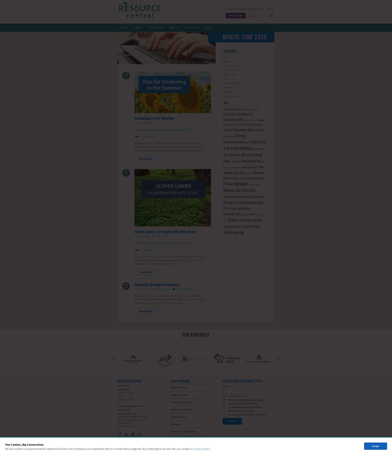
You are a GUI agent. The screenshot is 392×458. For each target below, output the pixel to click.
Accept (375, 446)
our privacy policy (200, 448)
